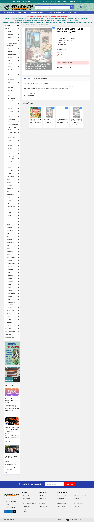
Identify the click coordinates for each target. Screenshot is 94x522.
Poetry (9, 140)
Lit (7, 236)
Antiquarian (10, 34)
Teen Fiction (11, 156)
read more (7, 413)
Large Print (10, 230)
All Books (9, 31)
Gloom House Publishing (81, 495)
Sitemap (25, 511)
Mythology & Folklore (13, 124)
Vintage (10, 161)
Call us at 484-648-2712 (12, 507)
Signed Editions (11, 293)
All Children (10, 63)
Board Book (11, 85)
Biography (9, 48)
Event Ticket (10, 188)
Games (9, 197)
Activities (10, 66)
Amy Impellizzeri (62, 506)
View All (77, 506)
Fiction (9, 103)
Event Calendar (22, 12)
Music (8, 254)
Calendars (8, 334)
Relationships (10, 281)
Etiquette (9, 185)
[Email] (61, 67)
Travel (8, 313)
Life (9, 116)
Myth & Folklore (11, 257)
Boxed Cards (10, 51)
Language (10, 114)
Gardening (9, 200)
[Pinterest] (70, 67)
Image (8, 224)
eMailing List (67, 12)
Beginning (10, 74)
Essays (9, 182)
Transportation (11, 158)
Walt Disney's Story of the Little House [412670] (49, 121)
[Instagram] (8, 511)
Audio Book (8, 328)
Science (10, 148)
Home (8, 218)
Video (8, 316)
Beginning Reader (12, 77)
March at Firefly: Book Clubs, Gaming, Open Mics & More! (12, 429)
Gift (8, 203)
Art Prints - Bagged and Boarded (12, 44)
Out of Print (61, 498)
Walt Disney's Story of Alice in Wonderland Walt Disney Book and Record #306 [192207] (35, 122)
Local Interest (10, 242)
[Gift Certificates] (81, 7)
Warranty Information (41, 78)
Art (7, 40)
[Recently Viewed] (77, 7)
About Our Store (9, 12)
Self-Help (9, 290)
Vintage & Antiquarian (13, 164)
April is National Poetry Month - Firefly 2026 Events (12, 400)
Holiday (10, 108)
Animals (10, 69)
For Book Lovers (9, 337)
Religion (10, 145)
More (75, 12)
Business (9, 57)
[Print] (64, 67)
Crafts (9, 92)
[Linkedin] (67, 67)
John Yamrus (78, 498)
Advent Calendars (10, 340)
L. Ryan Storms (79, 503)
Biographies (11, 79)
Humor (8, 221)
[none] (39, 48)
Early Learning (11, 98)
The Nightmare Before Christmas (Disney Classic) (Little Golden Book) (62, 121)
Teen (9, 153)
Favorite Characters (13, 100)
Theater (9, 307)
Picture (10, 135)
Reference (10, 143)
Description (27, 78)
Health (8, 209)
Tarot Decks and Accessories (11, 303)
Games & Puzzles (10, 331)
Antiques (9, 37)
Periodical (9, 266)
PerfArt (10, 129)
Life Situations (11, 119)
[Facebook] (58, 67)
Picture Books (11, 137)
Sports (9, 150)
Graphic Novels (11, 206)
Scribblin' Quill (61, 501)
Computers (10, 170)
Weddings (9, 322)
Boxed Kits (10, 87)
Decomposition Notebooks (82, 501)
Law (8, 233)
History (10, 106)
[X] (14, 511)
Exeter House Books (63, 495)
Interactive (10, 111)
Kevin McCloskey (62, 503)
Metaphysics (10, 251)
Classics (9, 167)
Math (9, 121)
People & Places (12, 127)
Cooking (10, 90)
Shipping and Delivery (36, 12)
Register (88, 1)
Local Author (10, 239)
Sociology (9, 296)
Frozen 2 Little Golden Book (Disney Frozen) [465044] (76, 121)
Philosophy (10, 269)
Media (8, 248)
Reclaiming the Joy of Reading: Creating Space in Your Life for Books (12, 458)
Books (7, 28)
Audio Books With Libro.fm (53, 12)
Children (9, 60)
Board (9, 82)
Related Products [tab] (28, 103)
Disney (9, 95)
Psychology (10, 275)
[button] (12, 354)
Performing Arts (12, 132)
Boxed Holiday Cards (12, 54)
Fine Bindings (10, 194)
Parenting (9, 260)
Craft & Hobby (10, 176)
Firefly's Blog (26, 509)
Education (9, 179)
